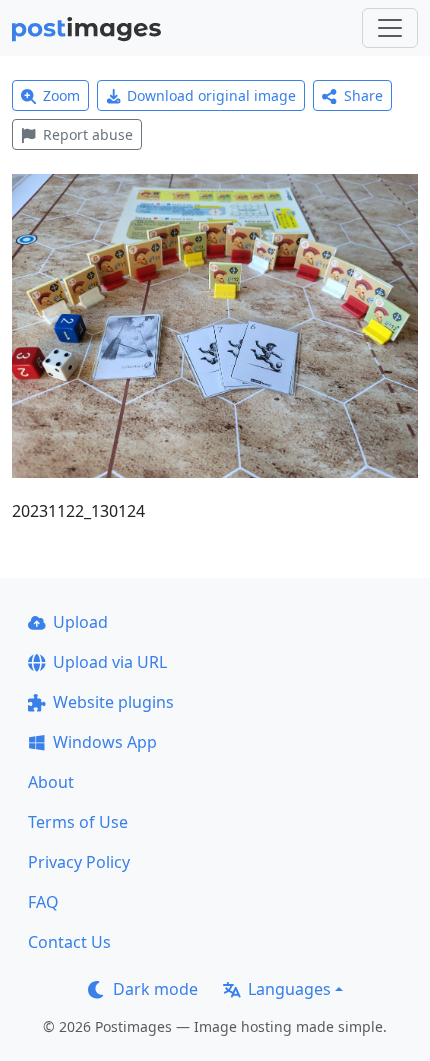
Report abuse (88, 134)
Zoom (61, 95)
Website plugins (113, 702)
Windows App (105, 742)
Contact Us (69, 942)
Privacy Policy (79, 862)
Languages (289, 989)
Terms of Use (78, 822)
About (51, 782)
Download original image (211, 95)
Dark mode (155, 989)
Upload (80, 622)
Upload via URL (110, 662)
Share (363, 95)
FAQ (43, 902)
